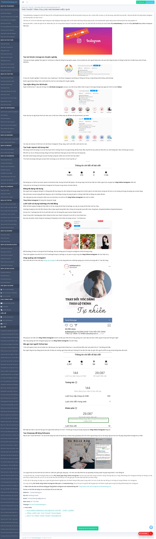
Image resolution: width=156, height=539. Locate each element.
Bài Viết (31, 7)
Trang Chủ (25, 7)
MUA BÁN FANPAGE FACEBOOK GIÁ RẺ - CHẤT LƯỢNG (50, 511)
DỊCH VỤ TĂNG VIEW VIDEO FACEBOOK (43, 516)
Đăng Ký (150, 2)
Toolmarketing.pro (36, 538)
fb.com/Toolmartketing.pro (37, 504)
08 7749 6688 (35, 501)
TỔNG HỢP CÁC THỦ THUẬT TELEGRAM (43, 513)
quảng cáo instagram (49, 260)
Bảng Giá (141, 2)
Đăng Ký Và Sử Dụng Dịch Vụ (88, 528)
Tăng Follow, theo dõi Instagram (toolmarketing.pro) (95, 486)
